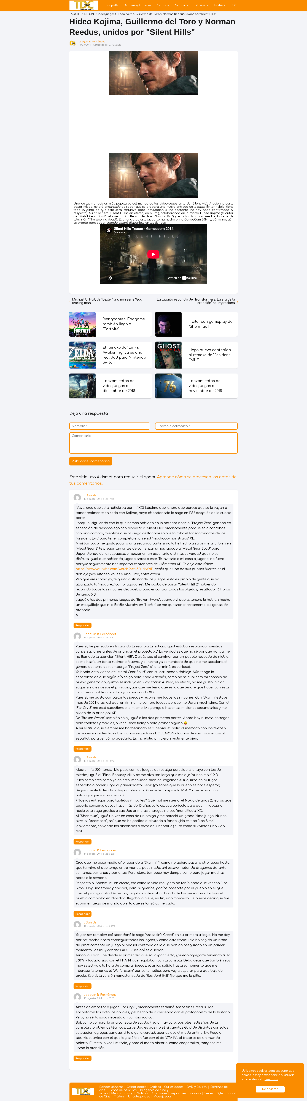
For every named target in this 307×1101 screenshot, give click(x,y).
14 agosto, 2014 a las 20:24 (99, 926)
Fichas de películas (123, 1090)
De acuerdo (270, 1089)
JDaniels (90, 495)
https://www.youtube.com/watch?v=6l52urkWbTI (114, 569)
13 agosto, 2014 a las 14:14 (99, 499)
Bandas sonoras (111, 1087)
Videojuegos (163, 1096)
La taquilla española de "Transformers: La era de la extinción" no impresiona (196, 301)
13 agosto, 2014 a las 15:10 (99, 637)
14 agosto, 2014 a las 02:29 (99, 854)
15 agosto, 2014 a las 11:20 (99, 998)
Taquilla (112, 5)
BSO (234, 5)
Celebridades (136, 1087)
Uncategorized (139, 1096)
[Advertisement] (153, 125)
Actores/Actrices (138, 5)
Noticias (181, 5)
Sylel (220, 1093)
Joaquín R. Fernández (92, 41)
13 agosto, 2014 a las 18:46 (99, 761)
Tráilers (219, 5)
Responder (82, 625)
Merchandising (122, 1093)
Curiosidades (173, 1087)
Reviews (195, 1093)
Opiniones (159, 1093)
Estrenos (200, 5)
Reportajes (178, 1093)
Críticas (163, 5)
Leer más (271, 1079)
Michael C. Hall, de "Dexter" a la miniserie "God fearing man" (107, 301)
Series (208, 1093)
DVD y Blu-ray (197, 1087)
